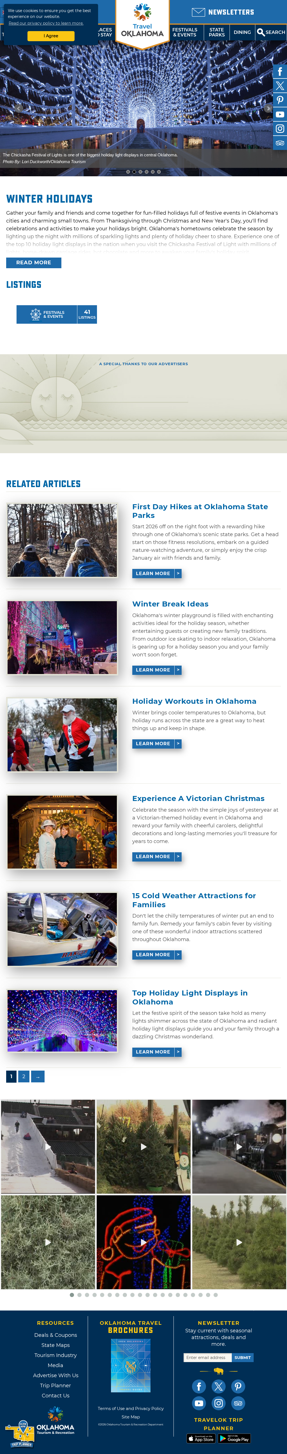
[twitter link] (219, 1386)
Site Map (131, 1417)
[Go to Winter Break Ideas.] (62, 637)
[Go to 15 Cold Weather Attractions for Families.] (62, 929)
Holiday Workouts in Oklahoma (194, 701)
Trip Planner (55, 1386)
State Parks (217, 32)
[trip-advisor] (280, 143)
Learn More (153, 573)
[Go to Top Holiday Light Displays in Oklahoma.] (62, 1021)
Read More (33, 263)
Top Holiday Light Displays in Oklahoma (190, 997)
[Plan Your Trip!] (20, 1434)
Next (268, 108)
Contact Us (56, 1396)
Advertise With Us (55, 1375)
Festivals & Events (184, 32)
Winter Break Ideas (170, 604)
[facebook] (280, 71)
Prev (18, 108)
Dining (242, 32)
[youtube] (280, 114)
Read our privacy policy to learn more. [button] (46, 23)
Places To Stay (102, 32)
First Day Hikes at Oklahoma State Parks (200, 511)
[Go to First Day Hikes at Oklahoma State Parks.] (62, 540)
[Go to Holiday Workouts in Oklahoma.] (62, 735)
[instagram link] (219, 1403)
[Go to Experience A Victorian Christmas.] (62, 832)
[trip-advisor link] (238, 1403)
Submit (243, 1357)
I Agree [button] (51, 35)
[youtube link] (199, 1403)
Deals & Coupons (55, 1335)
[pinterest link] (238, 1386)
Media (55, 1365)
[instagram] (280, 129)
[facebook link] (199, 1386)
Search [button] (275, 32)
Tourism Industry (55, 1355)
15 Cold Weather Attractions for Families (194, 900)
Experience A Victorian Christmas (198, 798)
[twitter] (280, 86)
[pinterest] (280, 100)
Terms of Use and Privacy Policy (131, 1408)
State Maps (55, 1345)
